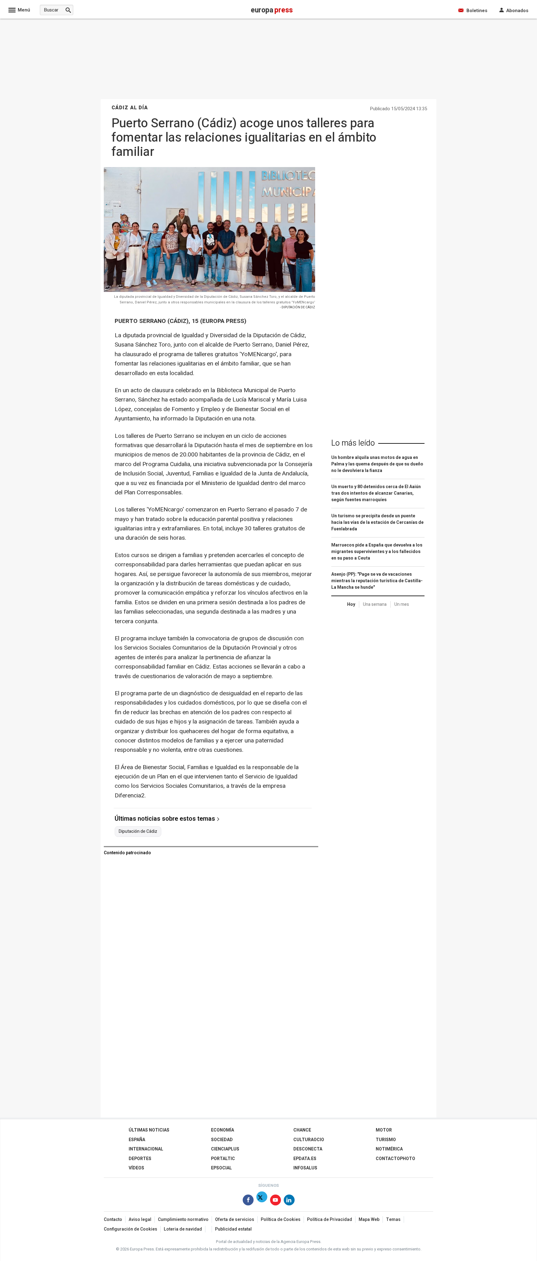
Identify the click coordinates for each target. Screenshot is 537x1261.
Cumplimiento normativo (183, 1219)
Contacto (113, 1219)
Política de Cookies (281, 1219)
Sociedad (222, 1139)
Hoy (351, 604)
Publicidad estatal (233, 1229)
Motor (384, 1130)
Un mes (401, 604)
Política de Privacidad (329, 1219)
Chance (302, 1130)
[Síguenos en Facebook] (248, 1201)
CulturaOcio (308, 1139)
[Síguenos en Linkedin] (289, 1201)
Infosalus (305, 1168)
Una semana (375, 604)
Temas (393, 1219)
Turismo (386, 1139)
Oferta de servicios (234, 1219)
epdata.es (304, 1158)
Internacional (146, 1149)
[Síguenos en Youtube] (275, 1201)
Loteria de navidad (183, 1229)
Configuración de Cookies (130, 1229)
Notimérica (389, 1149)
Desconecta (307, 1149)
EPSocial (221, 1168)
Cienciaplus (225, 1149)
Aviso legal (140, 1219)
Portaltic (223, 1158)
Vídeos (136, 1168)
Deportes (140, 1158)
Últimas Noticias (149, 1130)
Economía (222, 1130)
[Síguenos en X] (261, 1201)
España (137, 1139)
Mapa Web (369, 1219)
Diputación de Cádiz (138, 831)
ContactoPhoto (395, 1158)
